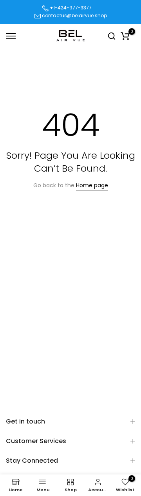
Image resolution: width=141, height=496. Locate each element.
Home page (92, 185)
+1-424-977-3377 (70, 7)
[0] (125, 35)
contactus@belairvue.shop (74, 15)
